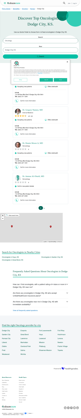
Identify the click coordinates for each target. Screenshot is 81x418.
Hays (41, 334)
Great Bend (25, 334)
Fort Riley (61, 330)
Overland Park (26, 346)
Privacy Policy (40, 72)
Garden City (6, 334)
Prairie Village (63, 346)
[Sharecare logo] (23, 406)
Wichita (23, 354)
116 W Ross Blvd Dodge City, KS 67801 (27, 161)
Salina (23, 350)
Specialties (16, 9)
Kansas (32, 9)
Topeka (60, 350)
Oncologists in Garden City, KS (52, 257)
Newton (60, 342)
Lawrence (24, 338)
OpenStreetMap (52, 241)
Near (40, 46)
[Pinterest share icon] (77, 408)
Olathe (4, 346)
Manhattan (24, 342)
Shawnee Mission (45, 350)
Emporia (23, 330)
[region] (40, 71)
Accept (60, 79)
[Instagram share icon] (68, 408)
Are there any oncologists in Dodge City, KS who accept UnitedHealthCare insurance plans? (35, 294)
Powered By (57, 369)
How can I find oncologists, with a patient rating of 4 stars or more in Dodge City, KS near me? (39, 285)
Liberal (4, 342)
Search (64, 3)
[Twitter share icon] (74, 408)
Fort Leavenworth (45, 330)
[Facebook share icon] (65, 408)
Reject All (46, 79)
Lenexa (60, 338)
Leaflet (45, 241)
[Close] (67, 62)
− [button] (2, 218)
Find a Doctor (6, 9)
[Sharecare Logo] (14, 3)
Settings (20, 79)
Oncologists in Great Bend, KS (12, 260)
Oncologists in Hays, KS (10, 257)
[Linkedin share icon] (71, 408)
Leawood (42, 338)
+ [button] (2, 215)
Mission (42, 342)
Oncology (25, 9)
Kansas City (6, 338)
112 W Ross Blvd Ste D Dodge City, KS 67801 (29, 94)
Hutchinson (62, 334)
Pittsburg (42, 346)
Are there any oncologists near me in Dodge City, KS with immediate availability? (35, 303)
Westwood (5, 354)
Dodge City (6, 330)
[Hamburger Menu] (5, 3)
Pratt (3, 350)
